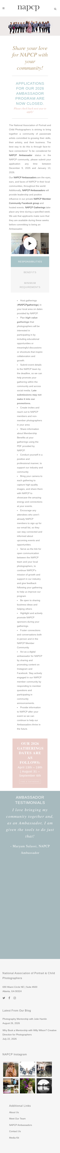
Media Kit (14, 1137)
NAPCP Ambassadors (25, 177)
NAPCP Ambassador (20, 155)
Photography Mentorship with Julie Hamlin (24, 1019)
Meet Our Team (17, 1118)
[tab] (30, 261)
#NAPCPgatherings (28, 304)
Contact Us (15, 1131)
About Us (14, 1112)
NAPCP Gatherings (35, 207)
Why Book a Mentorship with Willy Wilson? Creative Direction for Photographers (29, 1032)
